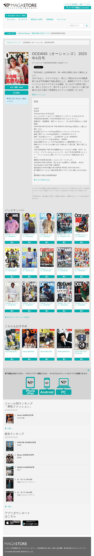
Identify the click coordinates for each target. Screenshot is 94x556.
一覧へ (9, 428)
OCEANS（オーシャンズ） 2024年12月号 (11, 269)
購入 (12, 242)
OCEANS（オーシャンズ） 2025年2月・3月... (64, 235)
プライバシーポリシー (29, 548)
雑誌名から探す (37, 19)
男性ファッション (39, 95)
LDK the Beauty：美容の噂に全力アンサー (34, 33)
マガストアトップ (13, 42)
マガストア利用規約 (11, 548)
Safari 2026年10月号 (29, 351)
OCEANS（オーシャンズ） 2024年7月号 (11, 304)
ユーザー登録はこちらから (78, 8)
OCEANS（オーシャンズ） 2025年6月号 (46, 235)
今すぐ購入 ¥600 (16, 87)
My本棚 (74, 4)
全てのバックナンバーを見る (17, 317)
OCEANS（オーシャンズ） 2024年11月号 (29, 269)
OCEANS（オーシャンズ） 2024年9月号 (64, 269)
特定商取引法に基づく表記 (46, 548)
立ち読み (16, 93)
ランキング (22, 19)
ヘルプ (88, 4)
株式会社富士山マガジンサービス (75, 548)
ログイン (68, 4)
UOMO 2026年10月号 (64, 351)
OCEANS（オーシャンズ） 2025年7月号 (29, 235)
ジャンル (10, 19)
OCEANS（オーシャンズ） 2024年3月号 (81, 304)
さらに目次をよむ (43, 180)
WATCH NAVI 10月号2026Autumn (81, 352)
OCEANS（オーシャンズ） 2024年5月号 (46, 304)
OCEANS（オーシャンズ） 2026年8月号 (11, 235)
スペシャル (61, 19)
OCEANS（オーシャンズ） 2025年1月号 (81, 235)
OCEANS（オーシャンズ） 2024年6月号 (29, 304)
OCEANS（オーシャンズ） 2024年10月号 (46, 269)
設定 (81, 4)
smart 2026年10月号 (11, 351)
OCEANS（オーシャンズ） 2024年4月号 (64, 304)
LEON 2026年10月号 (46, 351)
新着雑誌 (49, 19)
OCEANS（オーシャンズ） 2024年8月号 (81, 269)
